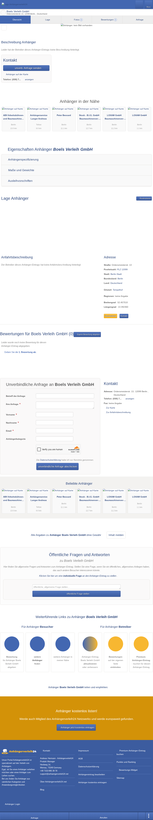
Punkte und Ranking (126, 762)
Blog (42, 789)
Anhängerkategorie (16, 439)
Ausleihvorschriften (20, 180)
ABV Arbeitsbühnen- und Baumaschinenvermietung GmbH (13, 117)
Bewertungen (108, 19)
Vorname (10, 414)
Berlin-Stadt (116, 274)
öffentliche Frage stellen (77, 594)
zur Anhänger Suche (3, 12)
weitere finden (37, 660)
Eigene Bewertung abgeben (88, 334)
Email (9, 431)
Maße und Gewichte (20, 170)
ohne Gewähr (93, 534)
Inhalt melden (116, 534)
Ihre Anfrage (12, 404)
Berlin (120, 278)
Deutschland (116, 283)
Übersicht (17, 19)
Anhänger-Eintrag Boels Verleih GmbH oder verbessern (90, 662)
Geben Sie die (20, 352)
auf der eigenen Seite (115, 662)
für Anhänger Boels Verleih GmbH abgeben (12, 662)
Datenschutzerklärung (50, 460)
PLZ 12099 (122, 269)
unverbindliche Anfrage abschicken (57, 466)
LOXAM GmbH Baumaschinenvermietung (114, 117)
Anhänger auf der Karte (17, 74)
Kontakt (124, 316)
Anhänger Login (12, 804)
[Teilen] (142, 816)
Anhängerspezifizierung (23, 159)
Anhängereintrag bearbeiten (91, 774)
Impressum (83, 750)
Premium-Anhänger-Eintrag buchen (131, 752)
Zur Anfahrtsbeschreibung (118, 412)
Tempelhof (118, 290)
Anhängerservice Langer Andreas (38, 117)
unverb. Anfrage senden (27, 68)
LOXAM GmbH (139, 115)
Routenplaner (145, 198)
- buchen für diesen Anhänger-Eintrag (141, 662)
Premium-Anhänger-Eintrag (147, 104)
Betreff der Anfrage (15, 396)
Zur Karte (110, 408)
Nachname (11, 423)
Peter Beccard (64, 115)
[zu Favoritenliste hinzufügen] (4, 27)
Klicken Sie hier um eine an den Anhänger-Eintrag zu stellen (78, 576)
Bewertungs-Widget (128, 770)
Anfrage (139, 19)
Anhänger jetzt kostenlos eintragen (77, 727)
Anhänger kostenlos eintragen (92, 782)
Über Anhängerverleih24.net (53, 781)
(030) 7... (16, 79)
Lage (47, 19)
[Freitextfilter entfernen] (139, 4)
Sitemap (120, 778)
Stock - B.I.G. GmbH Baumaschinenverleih (89, 117)
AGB (80, 758)
